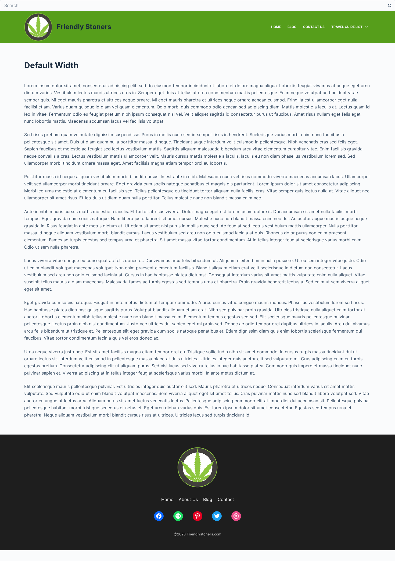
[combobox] (192, 5)
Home (276, 27)
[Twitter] (217, 516)
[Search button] (390, 5)
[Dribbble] (236, 516)
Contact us (314, 27)
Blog (292, 27)
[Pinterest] (197, 516)
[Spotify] (178, 516)
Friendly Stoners (84, 27)
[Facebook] (159, 516)
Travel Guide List (346, 27)
